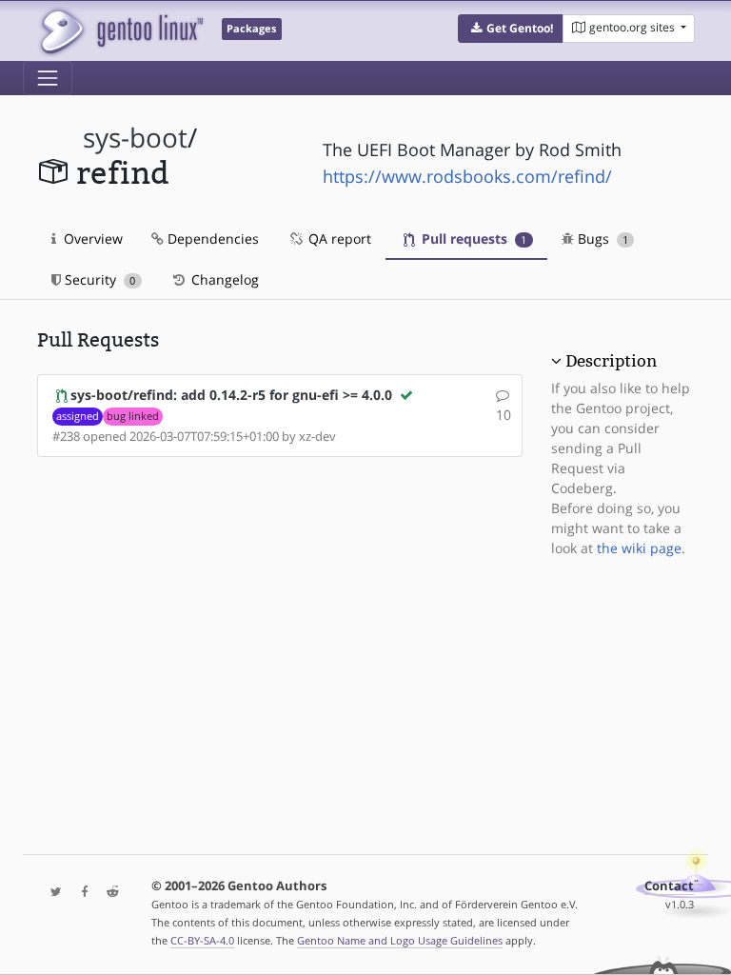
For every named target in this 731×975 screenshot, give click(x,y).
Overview (91, 238)
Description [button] (611, 360)
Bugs (601, 238)
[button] (510, 28)
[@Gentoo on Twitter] (51, 892)
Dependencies (211, 238)
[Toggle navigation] (47, 78)
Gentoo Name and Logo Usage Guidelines (400, 940)
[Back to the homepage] (120, 31)
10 (503, 415)
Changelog (223, 279)
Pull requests (472, 238)
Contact (669, 886)
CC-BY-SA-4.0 (202, 940)
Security (98, 279)
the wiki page (639, 548)
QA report (338, 238)
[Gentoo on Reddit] (107, 892)
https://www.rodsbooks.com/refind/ (467, 176)
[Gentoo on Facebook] (80, 892)
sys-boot (135, 137)
